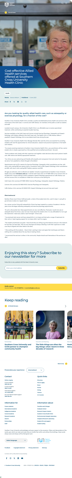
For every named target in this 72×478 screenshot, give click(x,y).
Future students (9, 406)
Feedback (7, 447)
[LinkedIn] (18, 102)
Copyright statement (19, 447)
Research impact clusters (44, 411)
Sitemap (44, 447)
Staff (6, 423)
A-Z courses (40, 395)
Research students (10, 416)
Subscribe (61, 268)
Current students (9, 413)
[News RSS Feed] (22, 102)
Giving (39, 390)
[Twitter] (14, 102)
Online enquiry (9, 380)
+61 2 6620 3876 (9, 392)
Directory (39, 380)
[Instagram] (10, 458)
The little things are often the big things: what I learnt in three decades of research (50, 346)
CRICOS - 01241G (38, 465)
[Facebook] (10, 102)
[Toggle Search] (62, 3)
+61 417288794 (18, 288)
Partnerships (8, 421)
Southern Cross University (13, 465)
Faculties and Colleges (43, 406)
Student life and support (44, 421)
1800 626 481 (8, 384)
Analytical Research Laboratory (45, 418)
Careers (39, 392)
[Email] (26, 102)
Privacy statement (34, 447)
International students (11, 409)
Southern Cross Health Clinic (45, 413)
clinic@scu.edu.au (21, 173)
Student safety (41, 423)
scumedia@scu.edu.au (32, 288)
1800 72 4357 (8, 388)
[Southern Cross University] (10, 4)
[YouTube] (22, 458)
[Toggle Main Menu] (66, 3)
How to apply (41, 382)
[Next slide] (65, 306)
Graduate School (41, 409)
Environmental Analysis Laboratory (46, 416)
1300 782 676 (8, 396)
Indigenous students (10, 411)
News (38, 385)
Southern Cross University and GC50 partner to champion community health (18, 346)
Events (39, 387)
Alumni (7, 418)
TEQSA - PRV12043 (49, 465)
